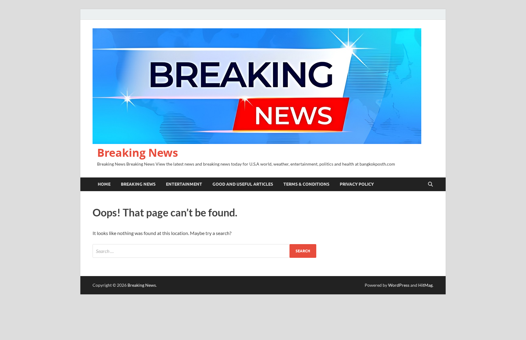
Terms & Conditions (306, 184)
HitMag (425, 285)
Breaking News (137, 152)
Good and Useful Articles (242, 184)
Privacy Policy (357, 184)
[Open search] (430, 184)
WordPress (398, 285)
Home (104, 184)
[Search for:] (204, 251)
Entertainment (184, 184)
